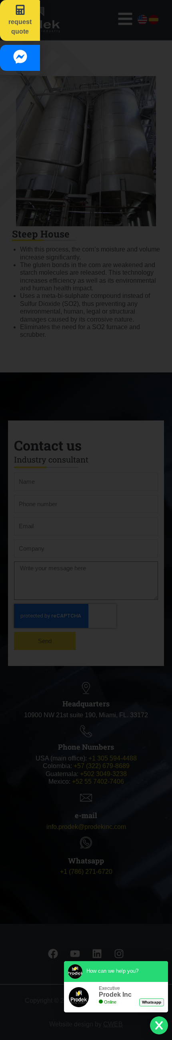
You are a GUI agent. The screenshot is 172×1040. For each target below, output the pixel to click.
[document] (86, 520)
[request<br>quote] (20, 10)
